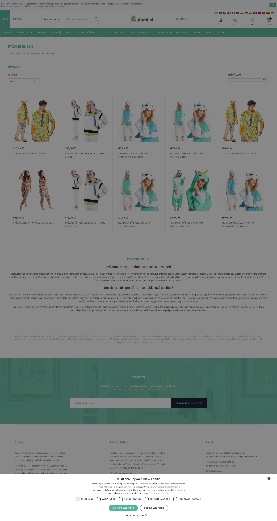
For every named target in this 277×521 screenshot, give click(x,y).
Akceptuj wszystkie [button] (123, 508)
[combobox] (269, 478)
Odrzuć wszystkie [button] (154, 508)
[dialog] (138, 497)
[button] (138, 515)
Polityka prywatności (159, 493)
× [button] (273, 478)
